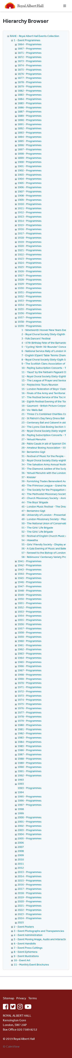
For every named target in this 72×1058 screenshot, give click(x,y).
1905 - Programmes (29, 183)
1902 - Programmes (29, 170)
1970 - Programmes (29, 683)
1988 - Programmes (29, 758)
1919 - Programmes (29, 242)
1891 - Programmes (29, 124)
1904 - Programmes (29, 178)
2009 (21, 855)
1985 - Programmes (29, 746)
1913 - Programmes (29, 216)
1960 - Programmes (29, 641)
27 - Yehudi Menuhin (34, 439)
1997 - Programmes (29, 804)
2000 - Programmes (29, 817)
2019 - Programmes (29, 897)
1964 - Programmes (29, 657)
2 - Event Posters (24, 926)
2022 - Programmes (29, 910)
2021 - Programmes (29, 905)
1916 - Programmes (29, 229)
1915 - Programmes (29, 225)
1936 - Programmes (29, 313)
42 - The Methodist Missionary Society (44, 494)
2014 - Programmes (29, 876)
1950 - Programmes (29, 599)
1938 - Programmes (29, 321)
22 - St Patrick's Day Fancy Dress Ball (43, 418)
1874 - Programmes (29, 65)
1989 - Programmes (29, 763)
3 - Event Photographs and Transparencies (39, 931)
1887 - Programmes (29, 111)
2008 (21, 851)
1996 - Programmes (29, 800)
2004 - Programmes (29, 834)
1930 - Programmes (29, 288)
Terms (32, 998)
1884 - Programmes (29, 99)
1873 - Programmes (29, 61)
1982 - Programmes (29, 733)
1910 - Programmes (29, 204)
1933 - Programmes (29, 300)
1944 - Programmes (29, 573)
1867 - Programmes (29, 48)
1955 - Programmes (29, 620)
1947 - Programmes (29, 586)
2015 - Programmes (29, 880)
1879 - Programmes (29, 86)
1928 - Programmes (29, 279)
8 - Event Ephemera (25, 951)
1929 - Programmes (29, 284)
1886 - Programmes (29, 107)
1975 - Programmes (29, 704)
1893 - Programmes (29, 132)
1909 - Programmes (29, 199)
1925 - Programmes (29, 267)
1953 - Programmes (29, 611)
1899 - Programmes (29, 158)
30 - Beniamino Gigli (33, 452)
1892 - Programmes (29, 128)
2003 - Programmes (29, 830)
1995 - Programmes (29, 796)
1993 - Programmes (29, 788)
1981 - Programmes (29, 729)
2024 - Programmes (29, 918)
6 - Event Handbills (25, 943)
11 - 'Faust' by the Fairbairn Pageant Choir (46, 372)
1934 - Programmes (29, 305)
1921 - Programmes (29, 250)
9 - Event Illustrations (26, 956)
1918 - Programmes (29, 237)
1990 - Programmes (29, 767)
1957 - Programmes (29, 628)
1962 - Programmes (29, 649)
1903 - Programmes (29, 174)
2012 (21, 867)
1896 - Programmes (29, 145)
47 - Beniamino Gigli (33, 510)
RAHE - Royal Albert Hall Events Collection (34, 36)
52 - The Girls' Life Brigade (37, 531)
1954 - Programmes (29, 615)
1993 (21, 779)
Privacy (21, 998)
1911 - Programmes (29, 208)
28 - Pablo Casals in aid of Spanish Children (47, 443)
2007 (21, 847)
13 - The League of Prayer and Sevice (44, 380)
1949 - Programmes (29, 595)
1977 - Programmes (29, 712)
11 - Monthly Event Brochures (31, 964)
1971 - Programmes (29, 687)
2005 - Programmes (29, 838)
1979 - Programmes (29, 720)
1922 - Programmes (29, 254)
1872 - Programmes (29, 57)
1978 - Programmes (29, 716)
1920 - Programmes (29, 246)
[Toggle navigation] (64, 6)
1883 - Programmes (29, 94)
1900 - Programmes (29, 162)
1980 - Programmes (29, 725)
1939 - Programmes (29, 326)
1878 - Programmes (29, 82)
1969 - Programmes (29, 679)
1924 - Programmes (29, 262)
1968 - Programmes (29, 674)
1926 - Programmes (29, 271)
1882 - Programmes (29, 90)
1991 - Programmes (29, 771)
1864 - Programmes (29, 44)
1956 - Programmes (29, 624)
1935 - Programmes (29, 309)
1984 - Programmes (29, 742)
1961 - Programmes (29, 645)
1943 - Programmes (29, 569)
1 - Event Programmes (27, 40)
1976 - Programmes (29, 708)
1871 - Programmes (29, 52)
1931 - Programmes (29, 292)
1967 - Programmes (29, 670)
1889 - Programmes (29, 115)
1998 (21, 809)
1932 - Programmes (29, 296)
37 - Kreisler (29, 477)
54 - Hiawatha (30, 540)
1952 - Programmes (29, 607)
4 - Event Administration (28, 935)
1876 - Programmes (29, 74)
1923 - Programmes (29, 258)
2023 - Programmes (29, 914)
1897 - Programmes (29, 149)
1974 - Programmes (29, 699)
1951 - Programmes (29, 603)
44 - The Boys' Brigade (35, 502)
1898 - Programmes (29, 153)
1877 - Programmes (29, 78)
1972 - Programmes (29, 691)
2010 (21, 859)
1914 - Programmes (29, 221)
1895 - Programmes (29, 141)
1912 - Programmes (29, 212)
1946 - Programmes (29, 582)
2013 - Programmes (29, 872)
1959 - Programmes (29, 636)
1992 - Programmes (29, 775)
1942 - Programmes (29, 565)
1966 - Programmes (29, 666)
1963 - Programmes (29, 653)
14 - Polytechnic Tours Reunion (40, 384)
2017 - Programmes (29, 889)
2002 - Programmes (29, 826)
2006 (21, 842)
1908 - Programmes (29, 195)
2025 (21, 922)
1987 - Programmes (29, 754)
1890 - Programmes (29, 120)
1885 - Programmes (29, 103)
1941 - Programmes (29, 561)
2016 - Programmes (29, 884)
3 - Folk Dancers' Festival (36, 338)
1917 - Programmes (29, 233)
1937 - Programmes (29, 317)
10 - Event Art (22, 960)
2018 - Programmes (29, 893)
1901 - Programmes (29, 166)
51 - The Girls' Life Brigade (37, 527)
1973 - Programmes (29, 695)
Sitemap (8, 998)
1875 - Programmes (29, 69)
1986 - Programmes (29, 750)
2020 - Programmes (29, 901)
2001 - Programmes (29, 821)
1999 (21, 813)
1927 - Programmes (29, 275)
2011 (21, 863)
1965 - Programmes (29, 662)
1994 (21, 792)
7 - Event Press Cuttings (28, 947)
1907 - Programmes (29, 191)
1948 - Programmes (29, 590)
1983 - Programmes (29, 737)
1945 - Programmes (29, 578)
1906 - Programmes (29, 187)
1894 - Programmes (29, 137)
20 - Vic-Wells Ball (32, 410)
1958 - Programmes (29, 632)
